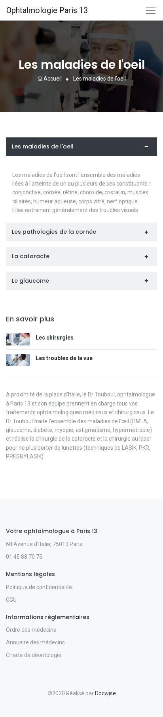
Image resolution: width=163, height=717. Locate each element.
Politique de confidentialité (39, 587)
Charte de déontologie (33, 655)
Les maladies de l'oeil (42, 146)
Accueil (52, 78)
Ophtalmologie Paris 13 (47, 10)
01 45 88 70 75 (24, 557)
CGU (11, 600)
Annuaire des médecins (35, 642)
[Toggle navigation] (151, 10)
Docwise (105, 693)
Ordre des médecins (31, 630)
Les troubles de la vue (64, 358)
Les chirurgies (55, 337)
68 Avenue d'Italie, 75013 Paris (44, 544)
